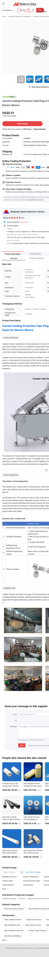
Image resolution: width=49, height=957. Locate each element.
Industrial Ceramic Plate (31, 881)
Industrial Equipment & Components (20, 16)
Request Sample (40, 129)
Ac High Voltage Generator (37, 930)
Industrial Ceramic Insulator (14, 909)
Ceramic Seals (28, 885)
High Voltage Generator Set (13, 930)
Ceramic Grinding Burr (31, 877)
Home (4, 16)
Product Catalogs (34, 872)
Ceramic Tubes (7, 881)
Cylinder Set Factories (33, 919)
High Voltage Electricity (12, 925)
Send (22, 745)
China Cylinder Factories (12, 919)
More (4, 940)
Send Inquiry (22, 124)
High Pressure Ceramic (33, 925)
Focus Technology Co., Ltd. (29, 948)
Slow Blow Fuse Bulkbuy (12, 936)
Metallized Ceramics (9, 877)
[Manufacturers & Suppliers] (24, 4)
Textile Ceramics (8, 885)
